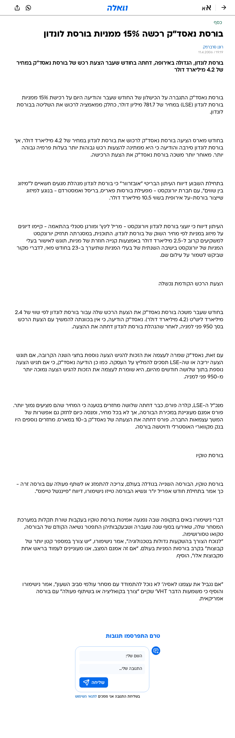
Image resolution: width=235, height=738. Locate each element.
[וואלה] (117, 8)
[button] (206, 7)
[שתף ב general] (17, 8)
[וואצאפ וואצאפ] (28, 8)
